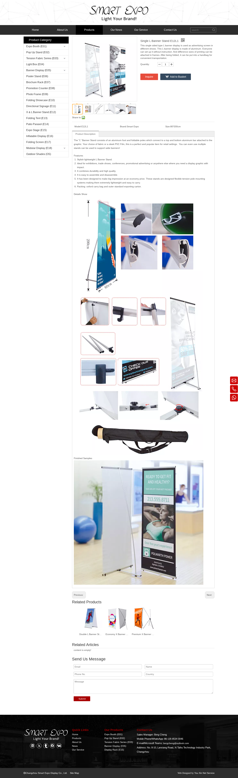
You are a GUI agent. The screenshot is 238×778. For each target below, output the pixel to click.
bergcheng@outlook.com (176, 743)
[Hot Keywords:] (213, 30)
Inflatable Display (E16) (39, 136)
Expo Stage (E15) (36, 130)
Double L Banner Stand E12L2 (90, 634)
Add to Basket (178, 76)
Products (76, 738)
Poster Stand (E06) (37, 76)
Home (75, 734)
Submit (82, 698)
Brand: (123, 126)
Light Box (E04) (35, 64)
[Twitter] (39, 745)
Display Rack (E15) (114, 749)
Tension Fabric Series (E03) (42, 58)
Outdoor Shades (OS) (38, 154)
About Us (76, 742)
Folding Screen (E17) (38, 142)
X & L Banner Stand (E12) (41, 112)
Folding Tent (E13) (36, 118)
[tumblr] (45, 745)
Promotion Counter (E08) (40, 88)
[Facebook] (52, 745)
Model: (77, 126)
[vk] (59, 745)
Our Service (78, 749)
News (75, 746)
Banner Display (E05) (38, 70)
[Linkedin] (32, 745)
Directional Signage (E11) (41, 106)
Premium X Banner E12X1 (143, 634)
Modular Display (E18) (39, 148)
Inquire (149, 76)
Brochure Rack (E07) (38, 82)
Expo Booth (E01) (36, 46)
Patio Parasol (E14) (37, 124)
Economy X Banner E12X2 (117, 634)
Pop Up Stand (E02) (37, 52)
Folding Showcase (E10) (40, 100)
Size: (167, 126)
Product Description (85, 134)
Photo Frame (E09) (37, 94)
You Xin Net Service (204, 773)
